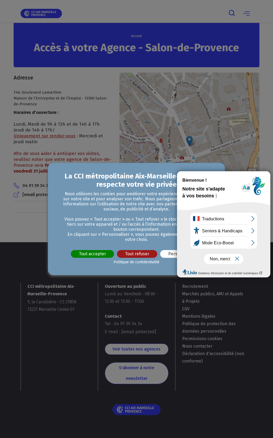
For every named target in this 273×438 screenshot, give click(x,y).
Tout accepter (92, 253)
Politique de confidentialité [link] (136, 262)
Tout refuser (137, 253)
